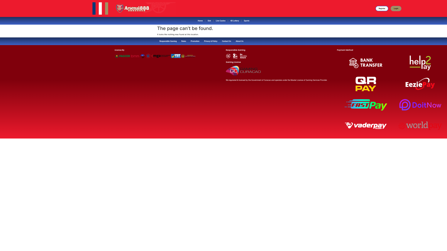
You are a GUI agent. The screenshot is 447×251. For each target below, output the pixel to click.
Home (200, 21)
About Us (239, 41)
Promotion (195, 41)
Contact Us (226, 41)
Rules (183, 41)
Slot (209, 21)
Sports (246, 21)
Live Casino (220, 21)
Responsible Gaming (168, 41)
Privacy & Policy (210, 41)
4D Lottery (234, 21)
